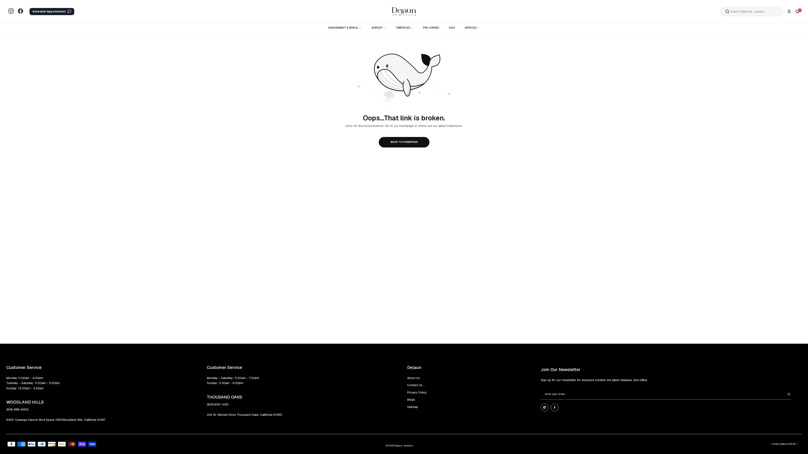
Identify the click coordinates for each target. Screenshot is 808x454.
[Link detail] (11, 11)
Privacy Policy (417, 392)
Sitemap (412, 407)
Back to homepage (404, 142)
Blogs (411, 399)
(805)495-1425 (218, 404)
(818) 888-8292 (17, 409)
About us (413, 378)
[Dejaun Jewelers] (404, 11)
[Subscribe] (784, 394)
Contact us (415, 385)
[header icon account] (789, 11)
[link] (345, 27)
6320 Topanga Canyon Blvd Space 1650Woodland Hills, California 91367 (55, 420)
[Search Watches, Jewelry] (727, 11)
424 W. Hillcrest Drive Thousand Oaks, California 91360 (244, 415)
